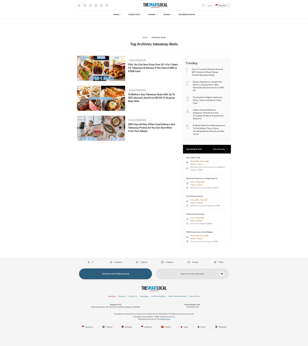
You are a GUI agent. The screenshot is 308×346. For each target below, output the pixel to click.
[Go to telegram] (90, 5)
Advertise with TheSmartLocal (115, 274)
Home (145, 37)
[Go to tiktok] (107, 5)
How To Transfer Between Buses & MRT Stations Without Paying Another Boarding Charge (207, 72)
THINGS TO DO (134, 14)
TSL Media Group (163, 319)
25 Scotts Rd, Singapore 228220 (201, 223)
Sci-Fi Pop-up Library (194, 196)
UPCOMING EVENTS (186, 14)
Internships (144, 296)
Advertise (112, 296)
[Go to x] (79, 5)
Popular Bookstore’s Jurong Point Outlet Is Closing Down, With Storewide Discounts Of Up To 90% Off (208, 86)
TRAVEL (116, 14)
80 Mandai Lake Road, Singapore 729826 (204, 188)
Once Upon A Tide (193, 158)
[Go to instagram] (96, 5)
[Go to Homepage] (155, 5)
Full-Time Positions (158, 296)
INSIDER (151, 14)
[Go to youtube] (101, 5)
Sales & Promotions (137, 60)
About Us (121, 296)
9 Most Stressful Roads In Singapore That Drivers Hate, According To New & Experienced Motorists (208, 114)
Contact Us (132, 296)
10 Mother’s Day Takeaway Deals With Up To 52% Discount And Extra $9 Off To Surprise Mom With (151, 98)
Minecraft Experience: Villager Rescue (201, 178)
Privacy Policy (194, 296)
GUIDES (167, 14)
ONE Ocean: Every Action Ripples (199, 232)
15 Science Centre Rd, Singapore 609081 (204, 241)
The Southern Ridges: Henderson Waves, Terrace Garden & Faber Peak (207, 100)
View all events (219, 149)
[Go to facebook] (85, 5)
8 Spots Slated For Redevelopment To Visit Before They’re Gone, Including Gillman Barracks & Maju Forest (209, 129)
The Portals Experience (195, 214)
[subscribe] (222, 274)
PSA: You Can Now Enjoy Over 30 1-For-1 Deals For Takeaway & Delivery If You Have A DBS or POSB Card (153, 68)
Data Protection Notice (177, 296)
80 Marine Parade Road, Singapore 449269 (205, 206)
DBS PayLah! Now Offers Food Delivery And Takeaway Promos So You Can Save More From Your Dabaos (151, 127)
